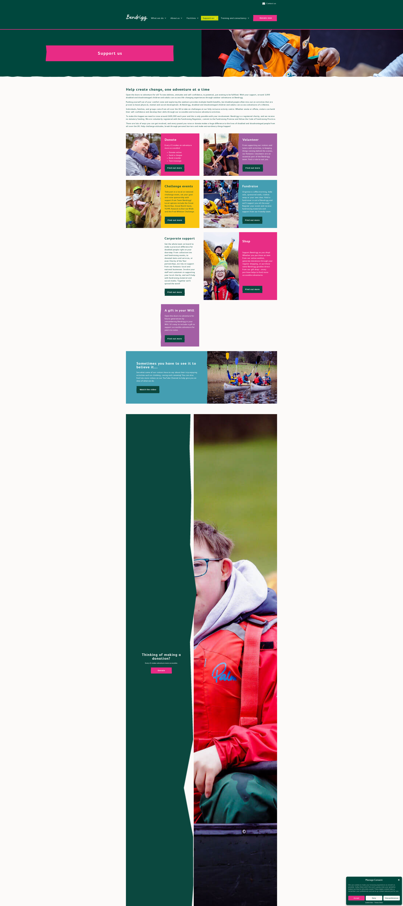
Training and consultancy (234, 18)
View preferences (391, 898)
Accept (356, 898)
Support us (208, 18)
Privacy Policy (378, 902)
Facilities (191, 18)
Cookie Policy (369, 902)
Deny (374, 898)
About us (175, 18)
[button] (399, 880)
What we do (157, 18)
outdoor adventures (222, 98)
